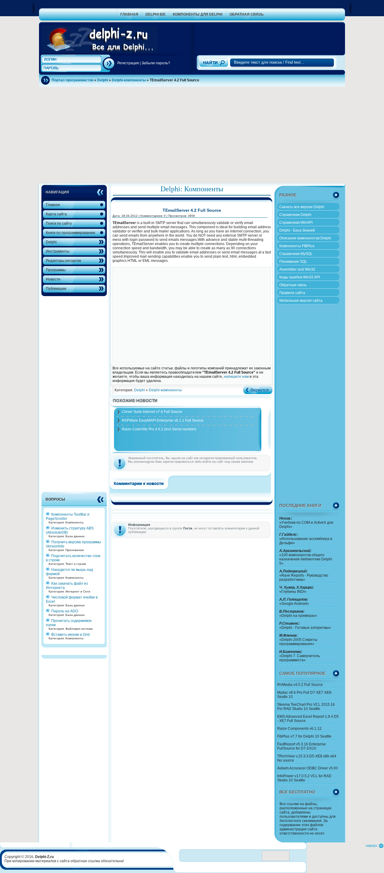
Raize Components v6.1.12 (299, 728)
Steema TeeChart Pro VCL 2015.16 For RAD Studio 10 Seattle (306, 706)
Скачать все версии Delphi (301, 207)
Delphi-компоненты (165, 390)
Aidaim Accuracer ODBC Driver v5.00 (307, 768)
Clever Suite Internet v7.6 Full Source (152, 412)
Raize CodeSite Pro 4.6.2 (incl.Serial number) (159, 429)
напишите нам (236, 376)
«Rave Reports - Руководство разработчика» (303, 575)
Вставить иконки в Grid (70, 634)
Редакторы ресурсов (63, 261)
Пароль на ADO (64, 611)
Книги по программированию (70, 233)
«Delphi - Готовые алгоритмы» (305, 625)
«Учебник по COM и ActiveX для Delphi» (306, 522)
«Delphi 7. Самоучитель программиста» (299, 656)
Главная (53, 205)
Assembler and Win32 (297, 269)
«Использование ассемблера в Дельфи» (305, 538)
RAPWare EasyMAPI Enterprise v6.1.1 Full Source (163, 420)
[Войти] (109, 63)
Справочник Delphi (295, 215)
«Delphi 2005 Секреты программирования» (298, 639)
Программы (56, 270)
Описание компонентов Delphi (305, 238)
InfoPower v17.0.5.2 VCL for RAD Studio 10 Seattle (304, 778)
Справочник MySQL (296, 254)
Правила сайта (292, 293)
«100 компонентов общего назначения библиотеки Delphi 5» (305, 557)
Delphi (51, 242)
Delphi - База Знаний (297, 230)
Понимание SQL (293, 261)
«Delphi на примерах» (298, 613)
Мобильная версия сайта (300, 301)
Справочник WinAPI (296, 222)
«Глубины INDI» (296, 589)
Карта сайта (56, 214)
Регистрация (128, 63)
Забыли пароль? (156, 63)
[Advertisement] (269, 33)
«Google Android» (294, 601)
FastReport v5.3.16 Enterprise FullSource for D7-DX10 (301, 746)
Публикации (56, 288)
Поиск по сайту (59, 223)
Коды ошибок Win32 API (299, 277)
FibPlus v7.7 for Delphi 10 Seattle (304, 736)
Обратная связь (293, 285)
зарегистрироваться (178, 461)
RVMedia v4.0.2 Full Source (300, 685)
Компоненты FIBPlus (296, 246)
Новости (53, 279)
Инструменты (57, 251)
